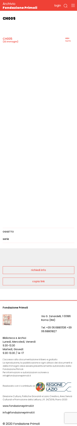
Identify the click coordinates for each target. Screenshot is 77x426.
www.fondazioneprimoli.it (18, 406)
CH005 (7, 39)
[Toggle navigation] (73, 5)
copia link (38, 281)
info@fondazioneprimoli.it (19, 412)
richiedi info (38, 270)
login (57, 5)
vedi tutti (68, 39)
